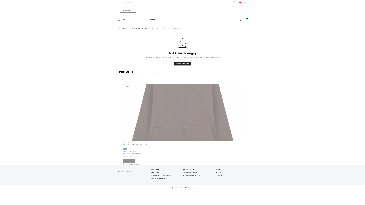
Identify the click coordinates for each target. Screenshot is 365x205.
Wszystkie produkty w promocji (146, 72)
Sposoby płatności (157, 172)
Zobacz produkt (129, 161)
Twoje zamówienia (190, 172)
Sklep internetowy (182, 188)
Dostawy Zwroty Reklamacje (160, 175)
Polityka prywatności (158, 178)
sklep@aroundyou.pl (127, 2)
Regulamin (154, 181)
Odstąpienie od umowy (191, 175)
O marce (219, 175)
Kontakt (219, 172)
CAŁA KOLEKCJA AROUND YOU (142, 29)
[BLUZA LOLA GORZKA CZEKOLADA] (182, 112)
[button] (119, 20)
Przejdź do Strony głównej (182, 63)
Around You (124, 29)
